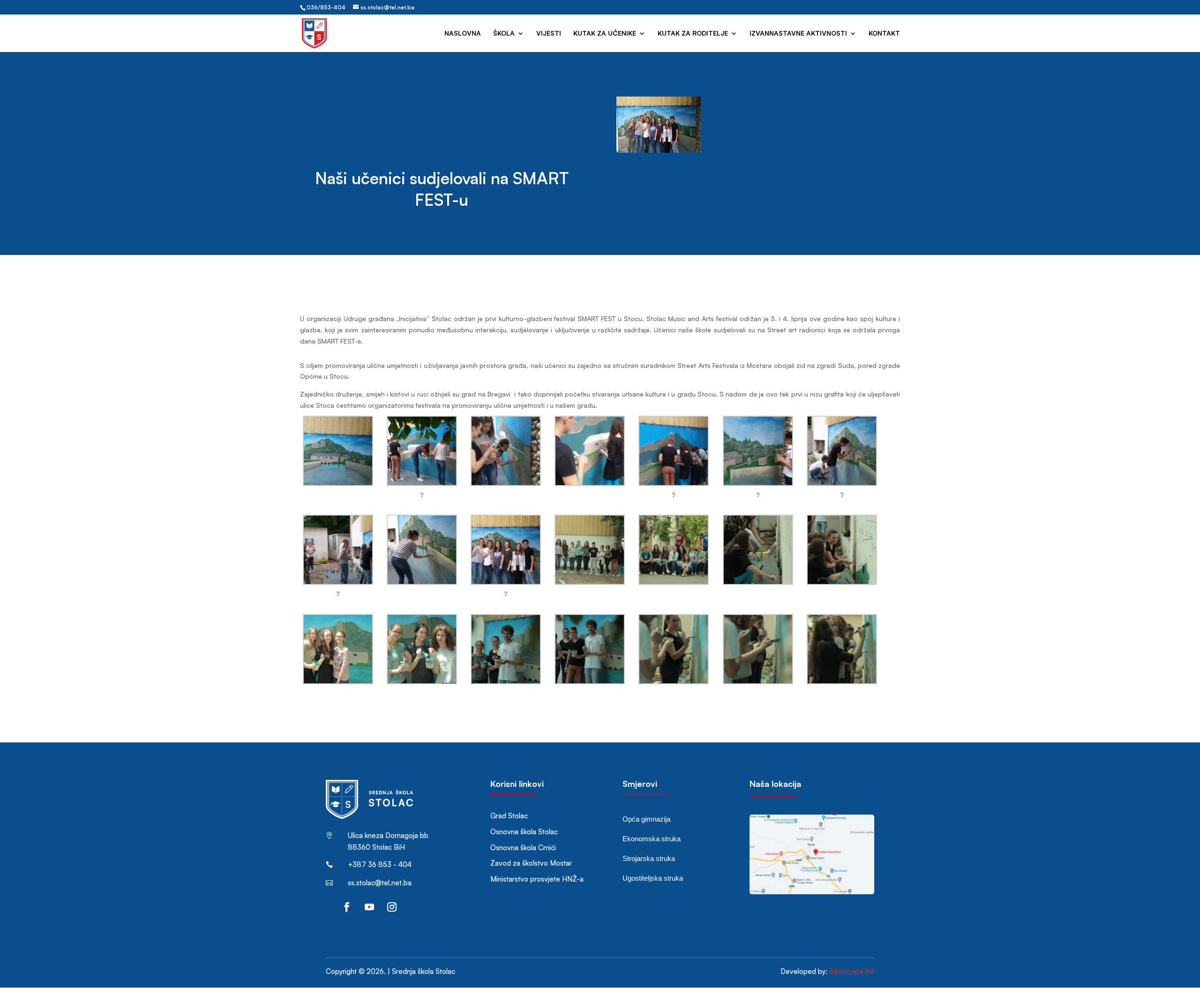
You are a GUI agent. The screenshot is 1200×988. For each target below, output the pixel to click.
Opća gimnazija (646, 819)
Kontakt (884, 33)
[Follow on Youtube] (369, 907)
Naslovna (462, 33)
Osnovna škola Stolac (524, 831)
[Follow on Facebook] (347, 907)
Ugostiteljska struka (652, 878)
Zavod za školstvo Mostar (531, 863)
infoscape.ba (851, 971)
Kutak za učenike (604, 33)
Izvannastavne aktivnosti (798, 33)
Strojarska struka (648, 858)
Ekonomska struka (651, 839)
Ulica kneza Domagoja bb (388, 835)
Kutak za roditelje (693, 33)
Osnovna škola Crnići (523, 847)
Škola (504, 33)
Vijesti (548, 33)
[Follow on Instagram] (391, 907)
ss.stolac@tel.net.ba (380, 882)
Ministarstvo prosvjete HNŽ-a (537, 879)
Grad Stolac (509, 815)
